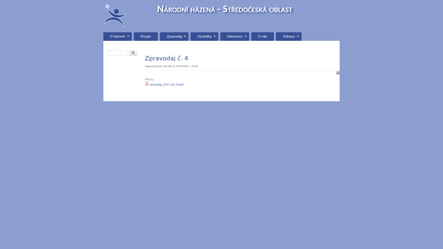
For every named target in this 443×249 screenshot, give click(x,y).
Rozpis (146, 36)
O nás (262, 36)
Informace (231, 38)
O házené (114, 38)
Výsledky (201, 38)
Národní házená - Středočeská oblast (224, 10)
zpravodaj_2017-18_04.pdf (166, 84)
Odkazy (285, 38)
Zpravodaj (171, 38)
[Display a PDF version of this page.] (338, 72)
